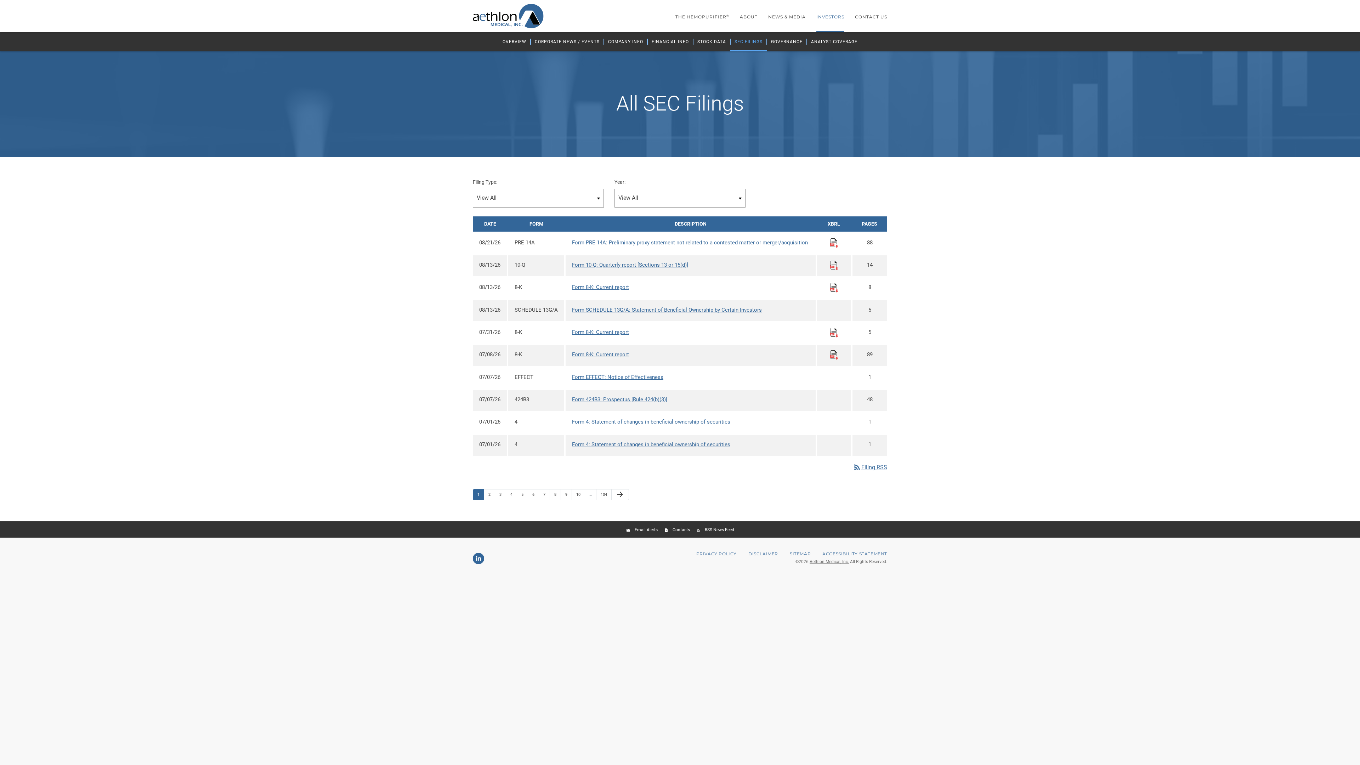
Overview (514, 41)
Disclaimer (763, 554)
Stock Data (711, 41)
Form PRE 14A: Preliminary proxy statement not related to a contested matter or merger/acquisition (690, 242)
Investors (830, 16)
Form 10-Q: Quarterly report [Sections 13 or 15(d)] (630, 265)
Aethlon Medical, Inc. (829, 561)
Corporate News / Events (567, 41)
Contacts (681, 529)
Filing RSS (870, 467)
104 (604, 494)
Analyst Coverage (834, 41)
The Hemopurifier (702, 17)
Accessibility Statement (854, 554)
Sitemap (800, 554)
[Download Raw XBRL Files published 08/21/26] (834, 242)
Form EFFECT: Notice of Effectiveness (617, 377)
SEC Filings (749, 41)
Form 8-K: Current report (600, 287)
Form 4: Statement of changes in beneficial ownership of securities (651, 422)
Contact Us (871, 16)
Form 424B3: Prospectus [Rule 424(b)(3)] (619, 399)
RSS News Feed (719, 529)
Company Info (625, 41)
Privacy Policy (716, 554)
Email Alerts (646, 529)
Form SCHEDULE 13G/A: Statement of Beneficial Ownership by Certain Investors (667, 310)
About (749, 16)
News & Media (787, 16)
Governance (787, 41)
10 (580, 494)
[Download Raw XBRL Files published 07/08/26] (834, 355)
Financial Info (670, 41)
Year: (619, 182)
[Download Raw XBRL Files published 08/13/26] (834, 265)
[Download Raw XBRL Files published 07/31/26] (834, 332)
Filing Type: (485, 182)
